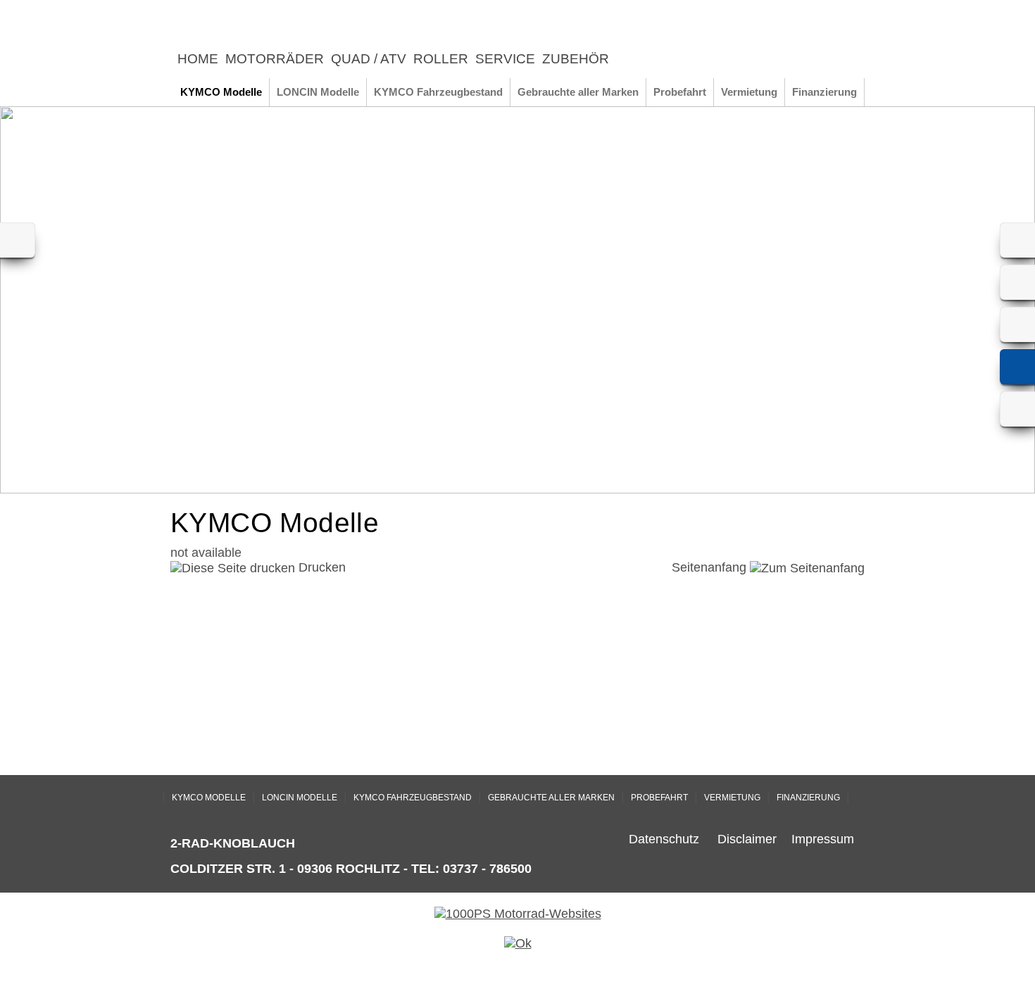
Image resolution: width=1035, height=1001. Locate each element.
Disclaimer (747, 839)
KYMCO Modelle (221, 92)
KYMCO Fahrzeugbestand (438, 92)
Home (197, 58)
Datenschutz (664, 839)
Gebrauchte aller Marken (578, 92)
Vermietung (749, 92)
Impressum (822, 839)
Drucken (320, 567)
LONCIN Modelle (318, 92)
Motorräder (274, 58)
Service (505, 58)
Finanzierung (824, 92)
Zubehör (575, 58)
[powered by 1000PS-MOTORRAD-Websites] (517, 914)
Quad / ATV (368, 58)
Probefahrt (679, 92)
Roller (440, 58)
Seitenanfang (711, 567)
